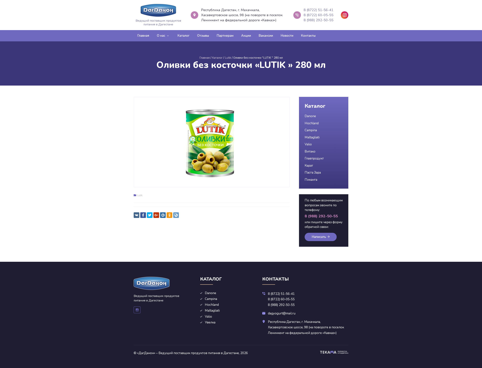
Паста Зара (313, 172)
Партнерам (225, 35)
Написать (319, 237)
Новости (287, 35)
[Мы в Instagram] (344, 15)
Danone (310, 116)
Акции (246, 35)
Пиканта (311, 180)
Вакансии (266, 35)
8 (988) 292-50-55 (318, 20)
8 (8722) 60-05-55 (318, 15)
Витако (310, 151)
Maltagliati (312, 137)
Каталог (183, 35)
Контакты (308, 35)
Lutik (140, 195)
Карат (309, 165)
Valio (308, 144)
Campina (311, 130)
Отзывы (203, 35)
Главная (143, 35)
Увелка (210, 322)
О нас (161, 35)
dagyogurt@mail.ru (281, 313)
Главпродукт (314, 158)
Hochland (312, 123)
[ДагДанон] (158, 10)
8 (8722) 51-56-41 (318, 10)
